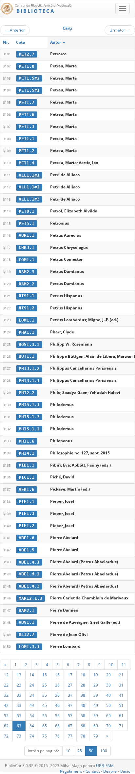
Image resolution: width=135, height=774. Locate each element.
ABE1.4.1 (29, 562)
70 (108, 725)
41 (121, 695)
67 (70, 725)
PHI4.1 (26, 453)
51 (121, 705)
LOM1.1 (26, 320)
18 (83, 674)
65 (44, 725)
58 (83, 715)
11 (124, 664)
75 (44, 735)
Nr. (6, 42)
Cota (20, 42)
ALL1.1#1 (29, 175)
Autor (56, 42)
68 (83, 725)
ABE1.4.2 (29, 573)
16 (57, 674)
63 (19, 725)
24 (31, 685)
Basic (125, 771)
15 (44, 674)
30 (108, 685)
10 (111, 664)
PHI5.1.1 (29, 404)
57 (70, 715)
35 (44, 695)
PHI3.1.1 (29, 380)
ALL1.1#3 (29, 199)
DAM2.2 (26, 283)
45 (44, 705)
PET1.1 (26, 138)
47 (70, 705)
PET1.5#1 (29, 90)
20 (108, 674)
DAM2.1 (26, 610)
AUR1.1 (26, 235)
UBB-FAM (105, 765)
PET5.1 (26, 223)
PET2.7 (26, 54)
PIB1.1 (26, 465)
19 (95, 674)
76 (57, 735)
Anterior (15, 30)
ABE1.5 (26, 549)
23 (19, 685)
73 (19, 735)
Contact (93, 771)
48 (83, 705)
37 (70, 695)
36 (57, 695)
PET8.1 (26, 211)
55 (44, 715)
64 (31, 725)
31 (121, 685)
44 (31, 705)
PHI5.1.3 (29, 416)
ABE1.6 (26, 537)
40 (108, 695)
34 (31, 695)
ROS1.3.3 (29, 344)
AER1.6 (26, 489)
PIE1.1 (26, 501)
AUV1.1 (26, 622)
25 (44, 685)
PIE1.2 (26, 525)
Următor (119, 30)
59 (95, 715)
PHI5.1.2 (29, 428)
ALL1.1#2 (29, 186)
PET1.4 (26, 162)
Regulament (71, 771)
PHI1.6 (26, 441)
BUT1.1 (26, 356)
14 (31, 674)
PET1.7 (26, 102)
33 (19, 695)
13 (19, 674)
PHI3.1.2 (29, 368)
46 (57, 705)
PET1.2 (26, 150)
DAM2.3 (26, 271)
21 (121, 674)
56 (57, 715)
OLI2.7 (26, 634)
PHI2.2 (26, 392)
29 (95, 685)
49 (95, 705)
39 (95, 695)
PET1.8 (26, 66)
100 (103, 751)
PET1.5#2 (29, 78)
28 (83, 685)
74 (31, 735)
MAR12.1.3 (30, 598)
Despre (110, 771)
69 (95, 725)
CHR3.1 (26, 247)
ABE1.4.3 (29, 586)
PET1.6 (26, 114)
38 (83, 695)
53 (19, 715)
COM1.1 (26, 259)
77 (70, 735)
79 (95, 735)
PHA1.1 (26, 332)
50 (108, 705)
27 (70, 685)
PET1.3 (26, 126)
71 (121, 725)
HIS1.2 (26, 307)
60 (108, 715)
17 (70, 674)
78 (83, 735)
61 (121, 715)
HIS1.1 (26, 295)
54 (31, 715)
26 (57, 685)
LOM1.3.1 (29, 646)
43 (19, 705)
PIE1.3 (26, 513)
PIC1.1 (26, 477)
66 (57, 725)
